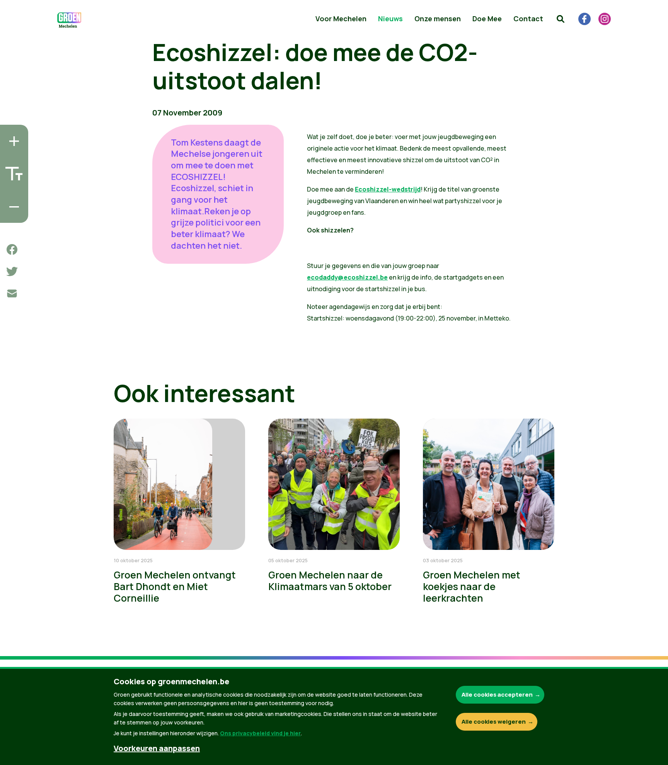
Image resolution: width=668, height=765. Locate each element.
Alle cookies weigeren (494, 722)
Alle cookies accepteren (497, 694)
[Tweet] (12, 271)
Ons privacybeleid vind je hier (260, 733)
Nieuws (390, 18)
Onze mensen (437, 18)
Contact (528, 18)
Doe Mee (487, 18)
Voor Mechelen (340, 18)
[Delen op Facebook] (12, 249)
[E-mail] (12, 293)
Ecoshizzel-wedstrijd (388, 189)
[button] (560, 19)
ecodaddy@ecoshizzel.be (347, 277)
